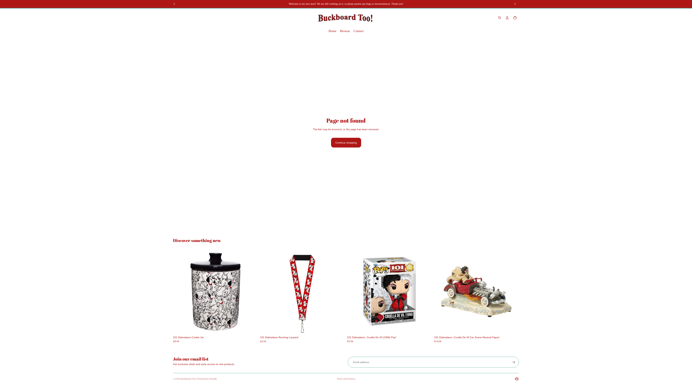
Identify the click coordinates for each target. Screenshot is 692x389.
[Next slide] (515, 4)
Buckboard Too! (188, 379)
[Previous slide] (174, 4)
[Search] (500, 18)
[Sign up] (513, 362)
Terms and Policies (346, 379)
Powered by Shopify (207, 379)
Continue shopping (346, 142)
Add (255, 328)
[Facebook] (517, 379)
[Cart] (515, 18)
